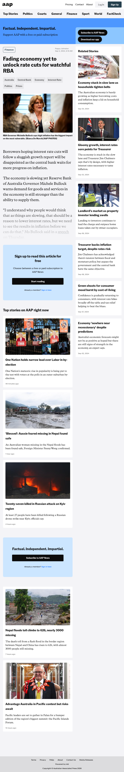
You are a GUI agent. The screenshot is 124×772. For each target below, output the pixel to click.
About (89, 4)
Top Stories (10, 14)
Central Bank (24, 79)
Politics (28, 14)
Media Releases (86, 760)
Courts (42, 14)
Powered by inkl (62, 764)
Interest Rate (54, 79)
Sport (85, 14)
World (98, 14)
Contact (79, 4)
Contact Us (71, 760)
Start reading (38, 281)
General (56, 14)
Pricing (69, 4)
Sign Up (115, 4)
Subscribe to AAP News (92, 32)
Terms (33, 760)
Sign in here (46, 290)
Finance (72, 14)
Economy (39, 79)
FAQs (51, 760)
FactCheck (114, 14)
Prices (19, 85)
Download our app (90, 39)
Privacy (43, 760)
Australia (9, 79)
